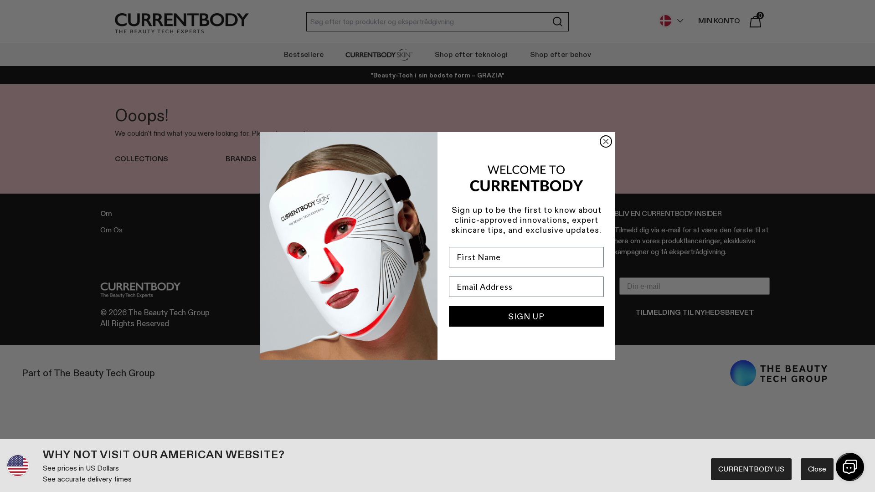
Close (817, 469)
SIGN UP (526, 317)
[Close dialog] (606, 141)
